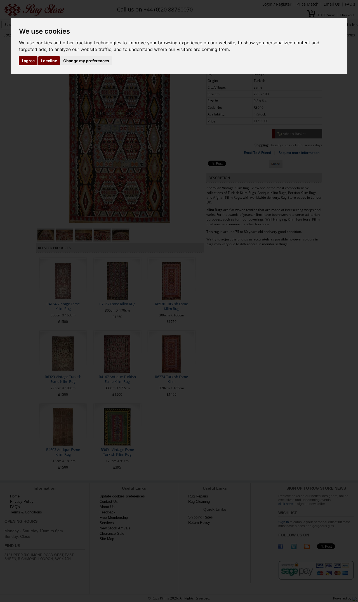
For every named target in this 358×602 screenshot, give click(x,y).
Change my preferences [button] (86, 60)
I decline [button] (49, 60)
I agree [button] (28, 60)
